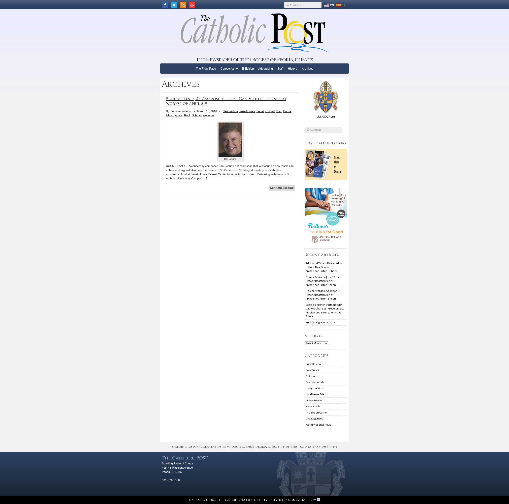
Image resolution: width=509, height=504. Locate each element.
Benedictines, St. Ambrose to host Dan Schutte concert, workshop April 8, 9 (226, 101)
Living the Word (315, 388)
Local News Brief (315, 394)
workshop (209, 115)
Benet (260, 111)
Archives (307, 68)
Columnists (312, 370)
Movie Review (314, 400)
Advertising (265, 68)
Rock (187, 115)
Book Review (313, 364)
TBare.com (308, 500)
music (179, 115)
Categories (228, 68)
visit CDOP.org (326, 116)
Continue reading (282, 187)
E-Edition (248, 68)
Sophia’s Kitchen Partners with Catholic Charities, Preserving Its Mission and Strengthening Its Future (325, 310)
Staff (280, 68)
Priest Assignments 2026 (320, 322)
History (292, 68)
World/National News (318, 424)
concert (270, 111)
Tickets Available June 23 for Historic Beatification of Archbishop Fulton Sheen (322, 281)
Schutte (197, 115)
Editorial (310, 376)
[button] (237, 68)
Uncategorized (314, 418)
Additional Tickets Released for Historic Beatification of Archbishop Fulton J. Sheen (324, 267)
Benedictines (247, 111)
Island (170, 115)
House (287, 111)
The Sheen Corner (317, 412)
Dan (279, 111)
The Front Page (206, 68)
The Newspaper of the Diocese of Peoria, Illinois (254, 59)
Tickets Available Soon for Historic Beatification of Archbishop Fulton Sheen (321, 294)
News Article (230, 111)
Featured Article (315, 382)
